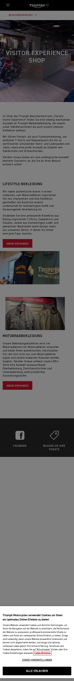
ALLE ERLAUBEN (37, 671)
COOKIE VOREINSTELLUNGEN (37, 660)
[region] (37, 642)
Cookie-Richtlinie (42, 653)
